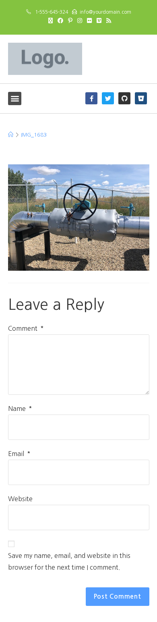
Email (19, 453)
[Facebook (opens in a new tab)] (60, 20)
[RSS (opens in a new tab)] (107, 20)
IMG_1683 (34, 134)
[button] (14, 98)
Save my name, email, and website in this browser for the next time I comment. (69, 561)
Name (20, 408)
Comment (26, 328)
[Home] (10, 134)
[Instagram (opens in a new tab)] (80, 20)
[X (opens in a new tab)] (50, 20)
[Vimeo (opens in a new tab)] (99, 20)
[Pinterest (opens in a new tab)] (70, 20)
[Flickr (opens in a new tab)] (89, 20)
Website (20, 499)
